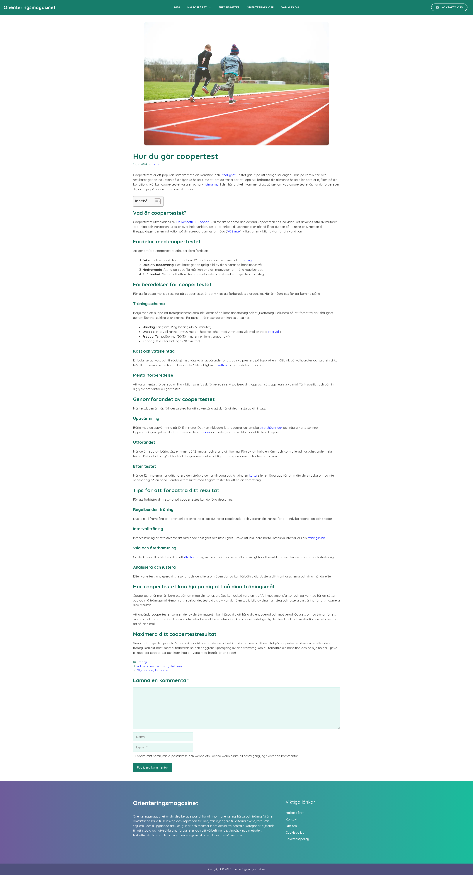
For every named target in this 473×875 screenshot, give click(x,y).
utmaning (212, 184)
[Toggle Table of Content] (155, 201)
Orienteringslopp (260, 7)
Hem (177, 7)
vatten (222, 365)
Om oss (291, 826)
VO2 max (233, 231)
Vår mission (290, 7)
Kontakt (291, 819)
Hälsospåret (197, 7)
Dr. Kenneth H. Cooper (192, 222)
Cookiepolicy (295, 832)
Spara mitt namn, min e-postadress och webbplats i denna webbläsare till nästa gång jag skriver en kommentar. (217, 756)
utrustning (245, 260)
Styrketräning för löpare (152, 670)
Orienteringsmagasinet (29, 7)
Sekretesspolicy (297, 839)
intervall (274, 332)
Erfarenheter (229, 7)
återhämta (191, 557)
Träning (142, 662)
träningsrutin (316, 538)
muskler (204, 432)
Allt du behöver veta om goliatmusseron (162, 666)
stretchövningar (271, 427)
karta (253, 475)
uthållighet (228, 175)
